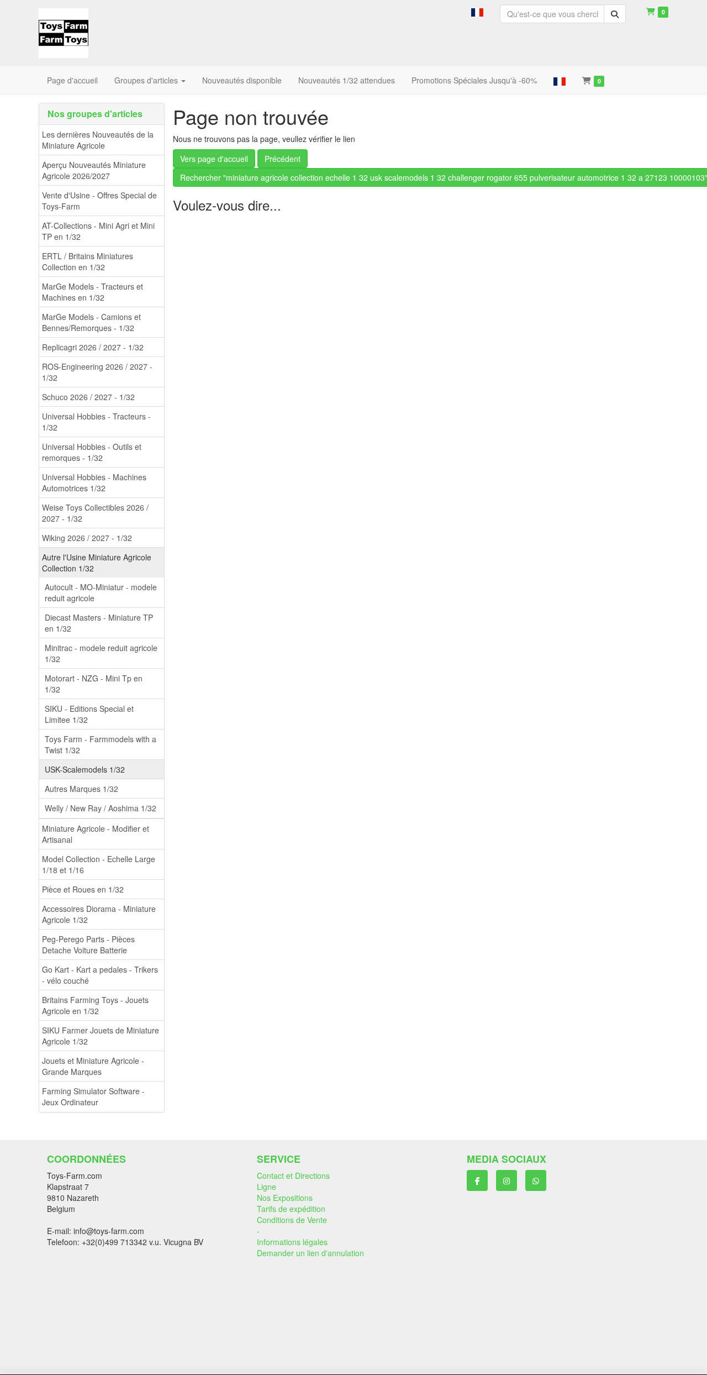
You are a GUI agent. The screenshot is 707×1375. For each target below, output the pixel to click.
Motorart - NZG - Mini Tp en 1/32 (94, 684)
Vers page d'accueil (214, 158)
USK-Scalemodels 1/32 (85, 769)
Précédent (282, 158)
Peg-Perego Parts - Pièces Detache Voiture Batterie (88, 944)
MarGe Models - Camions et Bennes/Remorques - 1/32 (91, 322)
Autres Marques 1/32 (81, 788)
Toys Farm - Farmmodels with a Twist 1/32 (100, 744)
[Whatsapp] (535, 1180)
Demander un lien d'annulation (310, 1252)
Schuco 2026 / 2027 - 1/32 (88, 396)
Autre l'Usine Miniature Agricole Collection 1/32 (96, 563)
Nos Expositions (285, 1197)
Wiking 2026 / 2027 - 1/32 (87, 537)
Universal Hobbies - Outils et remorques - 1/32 (91, 452)
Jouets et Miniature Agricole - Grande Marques (93, 1066)
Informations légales (292, 1241)
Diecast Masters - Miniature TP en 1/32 (99, 623)
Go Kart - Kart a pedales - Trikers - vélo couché (100, 975)
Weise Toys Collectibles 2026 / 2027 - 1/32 (95, 513)
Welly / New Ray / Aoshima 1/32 (100, 808)
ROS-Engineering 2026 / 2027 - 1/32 (97, 372)
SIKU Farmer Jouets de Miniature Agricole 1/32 (100, 1036)
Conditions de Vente (292, 1219)
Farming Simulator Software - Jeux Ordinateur (93, 1096)
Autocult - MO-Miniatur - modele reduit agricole (101, 592)
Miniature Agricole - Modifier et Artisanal (95, 834)
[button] (477, 11)
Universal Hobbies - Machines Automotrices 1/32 (94, 482)
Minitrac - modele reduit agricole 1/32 (101, 653)
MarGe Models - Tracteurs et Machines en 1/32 (92, 292)
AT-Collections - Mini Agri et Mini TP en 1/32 (98, 231)
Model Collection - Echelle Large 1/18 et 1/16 (98, 864)
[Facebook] (477, 1180)
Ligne (266, 1186)
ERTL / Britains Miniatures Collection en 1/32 (87, 261)
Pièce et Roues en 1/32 (83, 889)
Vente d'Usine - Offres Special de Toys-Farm (99, 201)
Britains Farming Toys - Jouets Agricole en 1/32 (95, 1005)
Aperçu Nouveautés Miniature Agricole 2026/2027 (94, 170)
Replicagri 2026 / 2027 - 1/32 (93, 347)
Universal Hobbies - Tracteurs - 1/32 (96, 422)
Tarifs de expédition (291, 1208)
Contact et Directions (293, 1175)
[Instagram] (506, 1180)
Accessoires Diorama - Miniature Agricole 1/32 (99, 914)
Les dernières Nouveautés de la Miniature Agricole (98, 140)
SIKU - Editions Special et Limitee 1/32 (89, 714)
